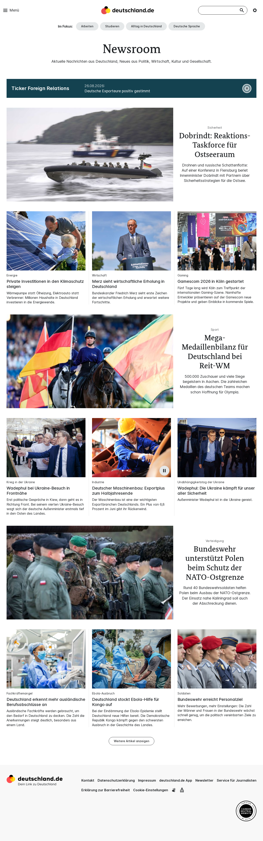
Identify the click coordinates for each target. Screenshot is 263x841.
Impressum (147, 780)
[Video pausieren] (164, 471)
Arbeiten (87, 26)
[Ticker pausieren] (246, 88)
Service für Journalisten (236, 780)
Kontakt (87, 780)
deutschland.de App (175, 780)
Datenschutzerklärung (116, 780)
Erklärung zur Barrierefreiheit (105, 790)
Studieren (112, 26)
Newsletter (204, 780)
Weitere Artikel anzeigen (131, 741)
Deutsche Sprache (187, 26)
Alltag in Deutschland (146, 26)
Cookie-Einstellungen (150, 790)
